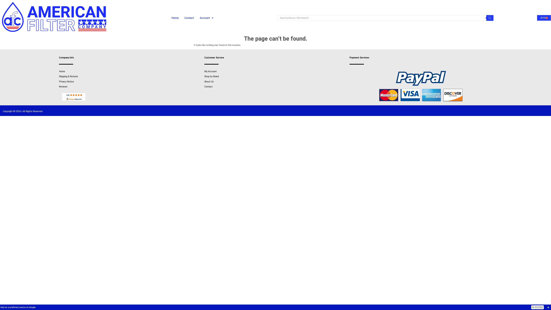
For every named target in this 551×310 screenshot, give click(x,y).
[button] (275, 307)
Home (175, 17)
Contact (189, 17)
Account (205, 17)
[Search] (489, 18)
